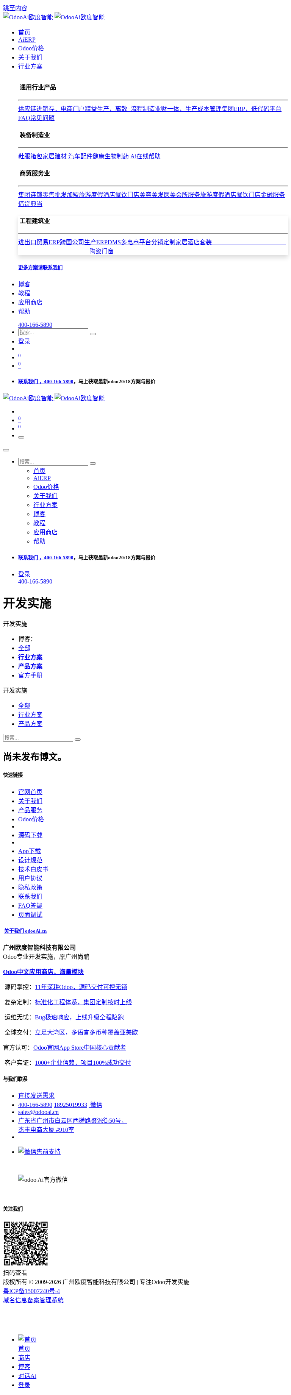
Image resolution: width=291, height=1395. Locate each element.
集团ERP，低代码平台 (252, 109)
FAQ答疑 (30, 905)
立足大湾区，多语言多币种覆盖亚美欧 (86, 1032)
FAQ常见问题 (36, 118)
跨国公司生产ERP (84, 242)
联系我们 (30, 896)
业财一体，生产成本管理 (188, 109)
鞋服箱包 (30, 156)
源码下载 (30, 835)
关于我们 (30, 801)
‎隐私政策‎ (30, 887)
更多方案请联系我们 (40, 267)
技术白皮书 (33, 869)
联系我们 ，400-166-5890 (46, 381)
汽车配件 (80, 156)
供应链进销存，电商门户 (51, 109)
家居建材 (54, 156)
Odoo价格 (31, 819)
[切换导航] (21, 437)
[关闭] (6, 450)
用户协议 (30, 878)
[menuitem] (24, 32)
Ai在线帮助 (145, 156)
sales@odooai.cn (38, 1112)
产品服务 (30, 810)
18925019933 (70, 1105)
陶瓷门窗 (175, 251)
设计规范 (30, 860)
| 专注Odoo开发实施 (163, 1282)
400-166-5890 (35, 324)
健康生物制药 (110, 156)
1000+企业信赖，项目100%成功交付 (83, 1063)
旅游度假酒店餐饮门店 (109, 195)
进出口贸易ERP (39, 242)
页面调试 (30, 914)
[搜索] (93, 334)
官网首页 (30, 792)
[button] (15, 690)
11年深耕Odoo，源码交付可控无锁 (81, 987)
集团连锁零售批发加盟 (48, 195)
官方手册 (30, 675)
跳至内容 (15, 8)
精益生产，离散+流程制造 (120, 109)
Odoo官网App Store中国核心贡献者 (79, 1047)
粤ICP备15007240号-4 (31, 1291)
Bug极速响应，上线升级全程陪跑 (79, 1017)
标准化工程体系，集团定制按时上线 (83, 1002)
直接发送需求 (36, 1095)
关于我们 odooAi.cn (25, 931)
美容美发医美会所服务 (169, 195)
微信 (95, 1105)
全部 (24, 648)
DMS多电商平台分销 (135, 242)
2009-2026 (48, 1282)
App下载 (29, 851)
